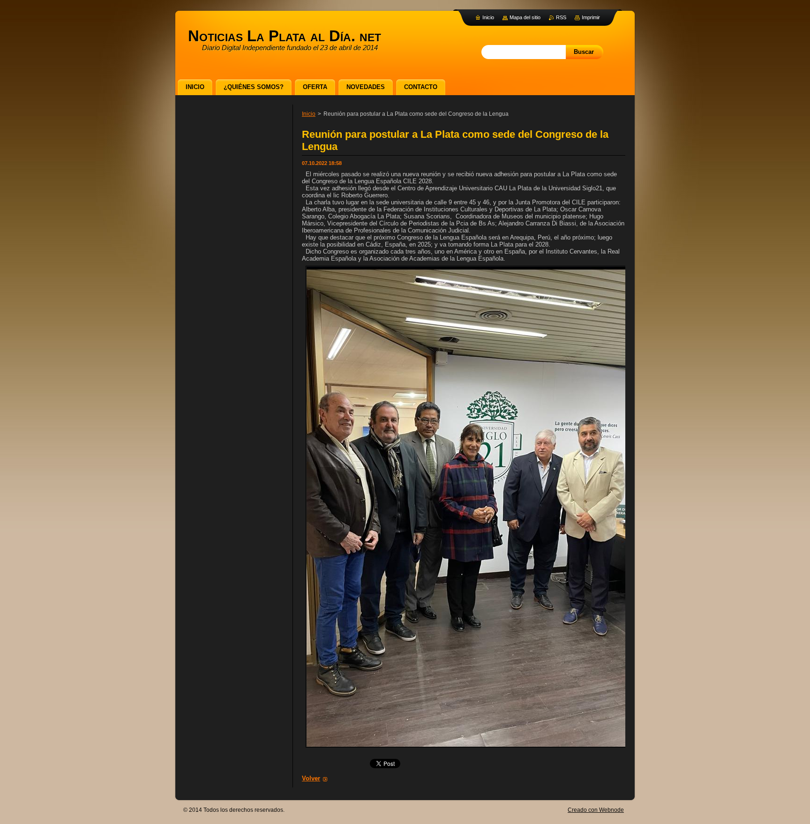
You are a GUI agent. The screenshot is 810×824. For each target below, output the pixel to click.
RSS (561, 17)
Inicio (308, 114)
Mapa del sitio (525, 17)
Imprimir (591, 17)
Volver (311, 778)
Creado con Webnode (596, 810)
